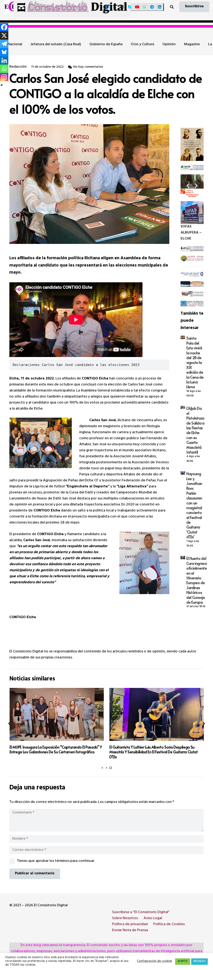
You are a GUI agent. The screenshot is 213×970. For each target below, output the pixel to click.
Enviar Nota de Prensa (130, 930)
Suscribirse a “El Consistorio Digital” (141, 912)
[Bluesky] (4, 52)
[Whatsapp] (4, 69)
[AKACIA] (192, 168)
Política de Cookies (169, 924)
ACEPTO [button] (183, 961)
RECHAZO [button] (199, 961)
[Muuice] (192, 294)
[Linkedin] (4, 60)
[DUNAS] (192, 304)
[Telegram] (152, 7)
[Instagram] (122, 7)
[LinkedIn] (159, 7)
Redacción (18, 67)
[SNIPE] (192, 249)
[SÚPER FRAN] (192, 259)
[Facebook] (107, 7)
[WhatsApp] (144, 7)
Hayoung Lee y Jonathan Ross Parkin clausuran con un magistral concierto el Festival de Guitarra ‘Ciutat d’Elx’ (194, 505)
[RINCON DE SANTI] (192, 275)
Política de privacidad (130, 924)
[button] (172, 7)
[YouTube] (137, 7)
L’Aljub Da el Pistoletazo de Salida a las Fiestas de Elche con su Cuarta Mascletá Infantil (195, 430)
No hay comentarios (88, 67)
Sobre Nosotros (125, 918)
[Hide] (1, 85)
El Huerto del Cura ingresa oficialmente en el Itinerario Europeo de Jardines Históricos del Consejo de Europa (196, 580)
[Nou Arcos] (192, 284)
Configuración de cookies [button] (154, 961)
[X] (114, 7)
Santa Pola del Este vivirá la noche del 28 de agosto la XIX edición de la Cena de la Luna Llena (194, 362)
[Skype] (129, 7)
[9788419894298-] (192, 144)
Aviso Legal (153, 918)
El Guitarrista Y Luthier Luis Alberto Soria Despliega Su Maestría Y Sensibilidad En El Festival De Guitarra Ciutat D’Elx (53, 751)
